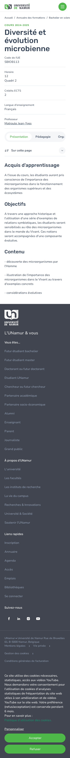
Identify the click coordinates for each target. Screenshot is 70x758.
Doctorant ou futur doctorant (24, 369)
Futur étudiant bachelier (21, 351)
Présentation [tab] (19, 137)
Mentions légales (14, 646)
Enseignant (12, 422)
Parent (9, 431)
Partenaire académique (20, 396)
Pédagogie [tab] (42, 137)
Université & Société (18, 514)
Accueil (8, 17)
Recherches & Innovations (22, 505)
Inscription (11, 543)
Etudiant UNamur (16, 378)
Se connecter (13, 596)
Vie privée (39, 646)
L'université (12, 469)
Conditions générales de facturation (26, 661)
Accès (8, 569)
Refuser (35, 749)
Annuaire (10, 552)
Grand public (13, 449)
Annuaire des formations (30, 17)
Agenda (10, 561)
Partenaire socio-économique (24, 405)
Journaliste (12, 440)
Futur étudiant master (19, 360)
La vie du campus (16, 496)
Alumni (9, 413)
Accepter (35, 738)
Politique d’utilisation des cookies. (28, 720)
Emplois (10, 578)
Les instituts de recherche (22, 487)
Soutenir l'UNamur (17, 523)
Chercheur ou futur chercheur (24, 387)
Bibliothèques (14, 587)
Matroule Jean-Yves (18, 123)
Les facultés (12, 478)
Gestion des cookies (16, 653)
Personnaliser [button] (14, 729)
